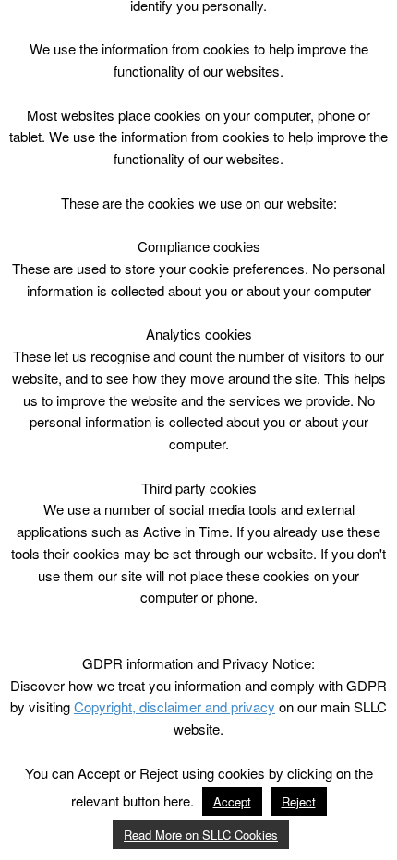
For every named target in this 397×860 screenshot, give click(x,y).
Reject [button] (299, 801)
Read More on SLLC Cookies (201, 834)
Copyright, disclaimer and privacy (174, 706)
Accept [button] (232, 801)
